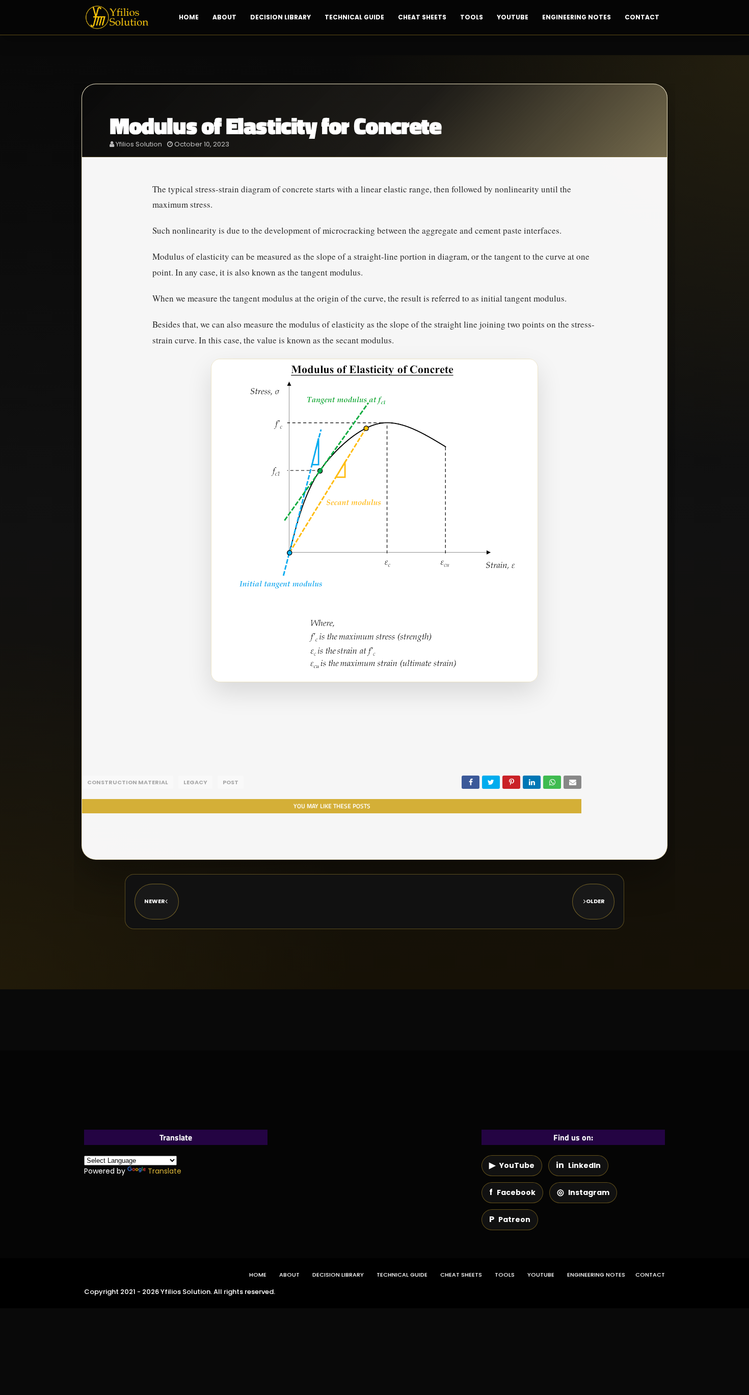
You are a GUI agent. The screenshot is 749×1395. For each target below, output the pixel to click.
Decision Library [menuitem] (280, 17)
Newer (154, 901)
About (289, 1275)
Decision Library (338, 1275)
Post (230, 782)
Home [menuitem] (189, 17)
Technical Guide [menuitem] (354, 17)
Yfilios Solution (139, 144)
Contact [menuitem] (642, 17)
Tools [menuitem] (471, 17)
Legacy (195, 782)
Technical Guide (402, 1275)
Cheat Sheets (461, 1275)
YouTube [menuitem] (512, 17)
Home (257, 1275)
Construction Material (127, 782)
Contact (650, 1275)
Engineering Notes (596, 1275)
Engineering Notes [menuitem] (576, 17)
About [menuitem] (224, 17)
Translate (164, 1171)
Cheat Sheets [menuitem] (422, 17)
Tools (505, 1275)
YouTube (540, 1275)
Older (595, 901)
